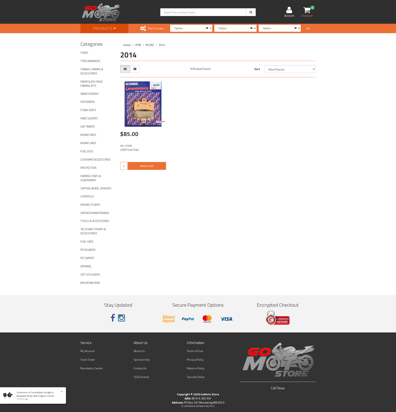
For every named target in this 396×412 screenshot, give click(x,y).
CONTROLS (87, 196)
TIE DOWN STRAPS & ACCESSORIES (93, 231)
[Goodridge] (161, 122)
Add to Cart (146, 166)
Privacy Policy (195, 359)
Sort (257, 69)
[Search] (251, 12)
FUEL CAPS (86, 241)
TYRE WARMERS (90, 61)
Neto (212, 406)
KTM (138, 45)
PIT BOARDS (88, 250)
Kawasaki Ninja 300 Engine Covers (35, 396)
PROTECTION (88, 168)
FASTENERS (87, 102)
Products (103, 28)
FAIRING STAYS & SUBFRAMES (90, 178)
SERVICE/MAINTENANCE (94, 213)
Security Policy (196, 377)
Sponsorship (142, 359)
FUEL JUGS (86, 151)
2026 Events (141, 377)
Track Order (87, 359)
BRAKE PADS (88, 135)
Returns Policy (196, 368)
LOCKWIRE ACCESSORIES (95, 159)
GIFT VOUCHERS (90, 274)
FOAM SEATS (88, 110)
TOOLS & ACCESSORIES (94, 221)
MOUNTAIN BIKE (90, 283)
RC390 (150, 45)
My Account (87, 351)
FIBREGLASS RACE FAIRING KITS (91, 83)
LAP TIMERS (87, 126)
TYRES (84, 52)
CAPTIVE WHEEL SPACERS (95, 188)
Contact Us (140, 368)
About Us (139, 351)
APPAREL (86, 266)
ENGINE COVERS (90, 204)
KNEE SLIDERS (89, 118)
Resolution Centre (91, 368)
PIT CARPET (87, 258)
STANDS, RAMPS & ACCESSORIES (91, 71)
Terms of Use (195, 351)
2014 (162, 45)
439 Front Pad (129, 149)
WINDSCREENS (89, 94)
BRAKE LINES (88, 143)
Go (308, 28)
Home (127, 45)
